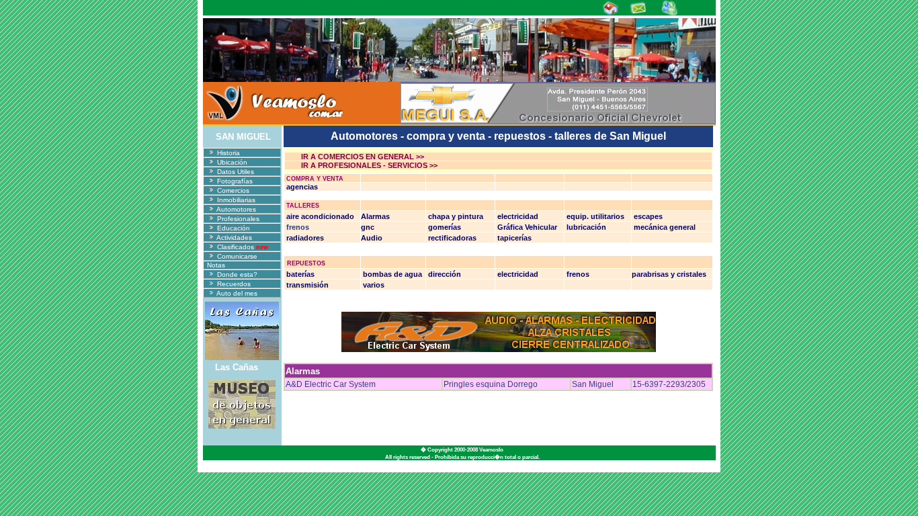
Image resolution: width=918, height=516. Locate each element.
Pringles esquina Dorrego (491, 384)
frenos (296, 227)
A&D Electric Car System (331, 384)
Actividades (233, 237)
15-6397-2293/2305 (669, 384)
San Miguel (593, 384)
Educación (232, 228)
